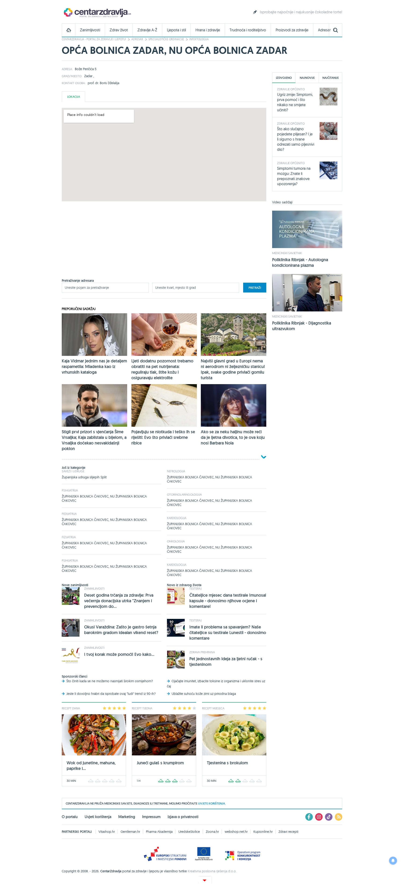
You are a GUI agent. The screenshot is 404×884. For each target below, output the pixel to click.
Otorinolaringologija (184, 494)
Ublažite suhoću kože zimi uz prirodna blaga (204, 694)
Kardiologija (176, 518)
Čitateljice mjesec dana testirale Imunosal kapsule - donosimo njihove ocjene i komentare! (227, 600)
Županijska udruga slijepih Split (84, 477)
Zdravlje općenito (291, 89)
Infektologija (199, 39)
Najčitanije (330, 78)
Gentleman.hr (130, 832)
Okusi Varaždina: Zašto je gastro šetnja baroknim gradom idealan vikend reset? (121, 629)
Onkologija (176, 541)
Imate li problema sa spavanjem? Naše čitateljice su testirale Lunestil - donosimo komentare (227, 632)
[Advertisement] (164, 245)
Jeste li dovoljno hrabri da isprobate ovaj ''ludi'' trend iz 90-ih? (111, 694)
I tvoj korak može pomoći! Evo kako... (119, 654)
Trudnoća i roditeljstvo (248, 30)
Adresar (324, 30)
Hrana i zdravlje (207, 30)
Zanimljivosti (90, 30)
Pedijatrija (69, 514)
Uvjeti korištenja (98, 816)
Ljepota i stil (176, 30)
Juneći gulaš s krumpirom (160, 762)
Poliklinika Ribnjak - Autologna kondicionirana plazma (300, 262)
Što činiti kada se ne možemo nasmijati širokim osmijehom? (109, 681)
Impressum (151, 816)
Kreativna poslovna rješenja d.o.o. (212, 871)
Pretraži (255, 288)
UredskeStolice (189, 832)
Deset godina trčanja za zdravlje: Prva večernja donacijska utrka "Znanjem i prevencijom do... (118, 600)
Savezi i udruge (73, 471)
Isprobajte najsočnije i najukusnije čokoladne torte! (301, 12)
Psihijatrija (70, 490)
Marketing (126, 816)
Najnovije (307, 78)
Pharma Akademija (159, 832)
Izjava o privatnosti (183, 816)
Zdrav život (119, 30)
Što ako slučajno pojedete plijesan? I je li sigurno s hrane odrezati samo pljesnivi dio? (295, 139)
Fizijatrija (69, 537)
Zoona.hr (212, 832)
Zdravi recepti (288, 832)
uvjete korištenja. (212, 803)
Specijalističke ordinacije (166, 39)
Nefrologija (176, 471)
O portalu (70, 816)
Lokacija (73, 97)
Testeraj (195, 588)
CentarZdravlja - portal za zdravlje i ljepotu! (94, 39)
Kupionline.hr (263, 832)
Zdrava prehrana (202, 652)
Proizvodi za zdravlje (292, 30)
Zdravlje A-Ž (147, 30)
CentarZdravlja (97, 12)
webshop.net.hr (236, 832)
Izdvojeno (284, 78)
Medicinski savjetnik (287, 253)
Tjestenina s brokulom (227, 762)
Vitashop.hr (106, 832)
